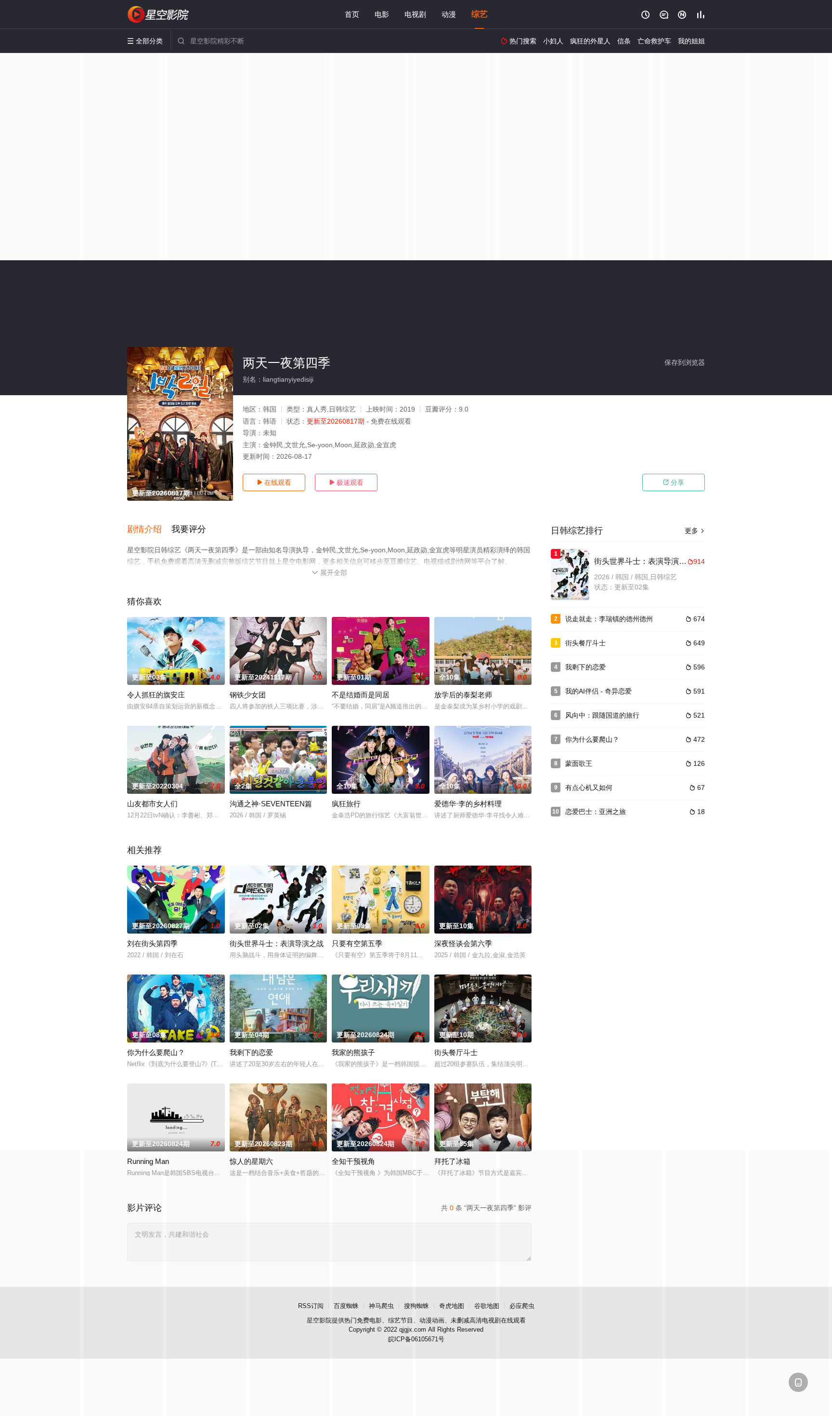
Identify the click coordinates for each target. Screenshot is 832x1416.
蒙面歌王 (578, 763)
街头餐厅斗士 (456, 1052)
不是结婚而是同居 (361, 695)
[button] (149, 529)
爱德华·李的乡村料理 (468, 804)
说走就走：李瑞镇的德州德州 (609, 619)
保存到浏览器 (684, 362)
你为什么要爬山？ (156, 1052)
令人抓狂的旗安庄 (156, 695)
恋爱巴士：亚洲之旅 (595, 811)
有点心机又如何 (588, 787)
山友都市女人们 (152, 804)
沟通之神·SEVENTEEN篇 (271, 804)
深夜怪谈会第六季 (463, 943)
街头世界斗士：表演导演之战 (277, 943)
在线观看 (274, 482)
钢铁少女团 (248, 695)
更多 (695, 530)
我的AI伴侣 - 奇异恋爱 (598, 691)
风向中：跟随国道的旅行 (602, 715)
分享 (673, 482)
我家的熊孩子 (353, 1052)
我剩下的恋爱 (251, 1052)
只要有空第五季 (357, 943)
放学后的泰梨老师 (463, 695)
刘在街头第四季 (152, 943)
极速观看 (346, 482)
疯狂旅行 (346, 804)
